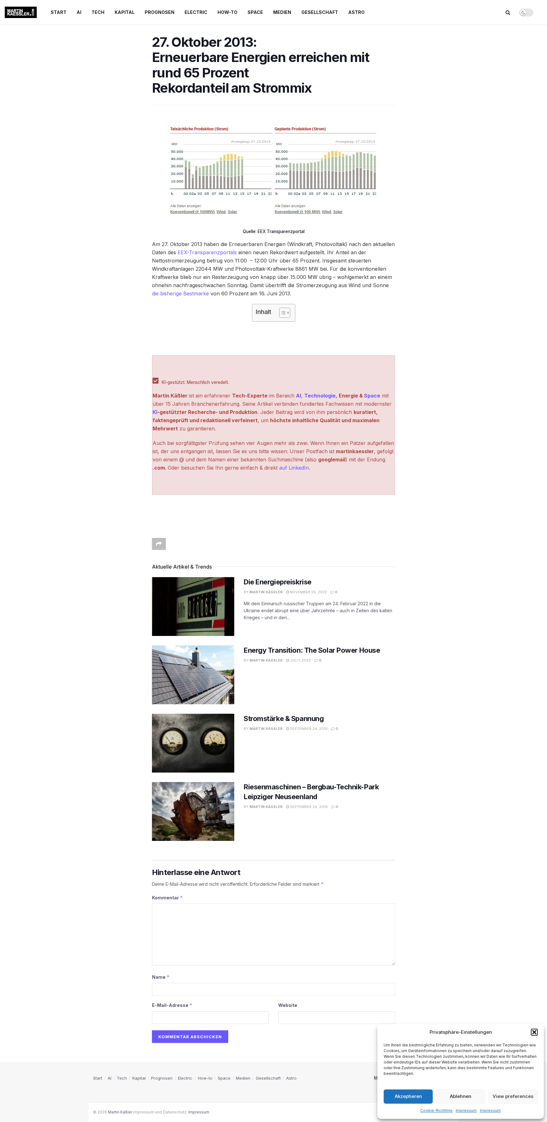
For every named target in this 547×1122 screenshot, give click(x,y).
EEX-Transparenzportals (207, 252)
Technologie (320, 395)
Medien (282, 12)
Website (287, 1005)
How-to (227, 12)
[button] (534, 1032)
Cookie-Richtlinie (436, 1110)
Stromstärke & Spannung (284, 718)
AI (79, 12)
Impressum (466, 1110)
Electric (196, 12)
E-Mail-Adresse (172, 1005)
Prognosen (159, 12)
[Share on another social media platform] (159, 544)
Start (58, 12)
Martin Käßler (266, 592)
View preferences (513, 1096)
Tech (97, 12)
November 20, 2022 (308, 592)
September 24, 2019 (308, 728)
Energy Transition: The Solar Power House (312, 650)
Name (161, 977)
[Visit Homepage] (21, 12)
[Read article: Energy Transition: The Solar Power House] (193, 674)
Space (255, 12)
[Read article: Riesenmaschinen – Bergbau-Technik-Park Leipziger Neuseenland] (193, 811)
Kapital (125, 12)
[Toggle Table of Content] (281, 312)
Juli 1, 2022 (300, 660)
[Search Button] (508, 12)
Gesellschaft (319, 12)
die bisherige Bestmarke (180, 293)
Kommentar (167, 898)
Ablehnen (460, 1096)
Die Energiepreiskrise (277, 582)
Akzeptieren (408, 1096)
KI (155, 412)
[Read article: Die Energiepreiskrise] (193, 606)
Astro (356, 12)
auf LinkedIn (294, 468)
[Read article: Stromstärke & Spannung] (193, 743)
